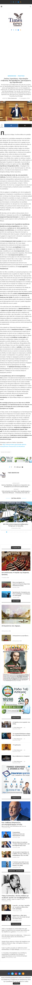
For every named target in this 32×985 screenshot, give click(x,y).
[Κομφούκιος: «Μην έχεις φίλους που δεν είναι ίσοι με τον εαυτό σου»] (6, 917)
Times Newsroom (12, 98)
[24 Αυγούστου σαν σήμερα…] (16, 614)
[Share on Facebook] (14, 467)
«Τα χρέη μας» (17, 745)
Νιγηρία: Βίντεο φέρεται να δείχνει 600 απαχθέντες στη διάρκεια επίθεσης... (16, 525)
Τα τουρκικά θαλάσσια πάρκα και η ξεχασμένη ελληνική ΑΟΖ (21, 734)
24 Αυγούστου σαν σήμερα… (11, 626)
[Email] (18, 2)
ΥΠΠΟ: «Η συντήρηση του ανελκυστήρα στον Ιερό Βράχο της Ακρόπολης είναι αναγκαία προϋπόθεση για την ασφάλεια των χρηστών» (15, 930)
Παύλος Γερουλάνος (5, 452)
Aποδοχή (16, 983)
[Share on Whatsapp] (20, 467)
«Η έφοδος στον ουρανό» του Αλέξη (21, 723)
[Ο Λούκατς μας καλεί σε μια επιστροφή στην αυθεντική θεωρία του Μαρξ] (6, 864)
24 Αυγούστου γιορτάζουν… (21, 635)
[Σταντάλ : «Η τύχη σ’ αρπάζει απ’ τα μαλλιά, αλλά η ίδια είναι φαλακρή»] (6, 908)
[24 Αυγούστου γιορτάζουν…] (6, 638)
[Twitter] (13, 2)
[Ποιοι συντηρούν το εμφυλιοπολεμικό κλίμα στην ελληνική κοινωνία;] (6, 584)
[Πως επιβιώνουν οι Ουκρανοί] (6, 758)
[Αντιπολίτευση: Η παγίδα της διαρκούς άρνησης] (16, 561)
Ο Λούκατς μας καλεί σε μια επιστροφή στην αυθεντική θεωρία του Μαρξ (21, 863)
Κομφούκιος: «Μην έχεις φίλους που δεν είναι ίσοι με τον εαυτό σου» (21, 916)
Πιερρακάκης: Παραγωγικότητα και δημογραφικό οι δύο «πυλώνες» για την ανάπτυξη (21, 834)
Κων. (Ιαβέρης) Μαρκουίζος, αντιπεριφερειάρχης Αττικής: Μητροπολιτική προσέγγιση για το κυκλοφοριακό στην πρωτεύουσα (14, 825)
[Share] (11, 125)
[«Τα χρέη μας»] (6, 747)
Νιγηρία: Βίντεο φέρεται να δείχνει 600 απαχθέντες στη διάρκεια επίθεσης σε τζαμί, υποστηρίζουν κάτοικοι (16, 942)
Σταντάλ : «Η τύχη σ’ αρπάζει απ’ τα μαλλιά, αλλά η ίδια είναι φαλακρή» (21, 907)
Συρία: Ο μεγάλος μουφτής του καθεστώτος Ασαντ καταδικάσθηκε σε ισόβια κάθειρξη (14, 948)
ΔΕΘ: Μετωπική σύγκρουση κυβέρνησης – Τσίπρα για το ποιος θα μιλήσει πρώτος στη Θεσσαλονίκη (16, 935)
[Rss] (20, 2)
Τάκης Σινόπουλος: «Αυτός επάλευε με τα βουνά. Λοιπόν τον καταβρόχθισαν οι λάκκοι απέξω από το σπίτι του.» (16, 897)
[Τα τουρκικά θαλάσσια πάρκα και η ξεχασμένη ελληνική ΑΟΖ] (6, 736)
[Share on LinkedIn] (19, 467)
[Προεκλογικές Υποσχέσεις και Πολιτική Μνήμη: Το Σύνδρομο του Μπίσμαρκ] (6, 594)
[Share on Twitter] (16, 467)
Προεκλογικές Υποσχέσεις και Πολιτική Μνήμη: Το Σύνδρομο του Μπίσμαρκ (21, 593)
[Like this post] (12, 467)
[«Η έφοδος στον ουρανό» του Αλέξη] (6, 724)
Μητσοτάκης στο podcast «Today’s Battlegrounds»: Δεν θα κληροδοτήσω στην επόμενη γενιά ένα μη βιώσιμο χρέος (21, 845)
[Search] (30, 6)
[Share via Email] (22, 467)
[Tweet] (25, 125)
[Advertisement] (16, 54)
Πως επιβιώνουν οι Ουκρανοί (21, 756)
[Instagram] (15, 2)
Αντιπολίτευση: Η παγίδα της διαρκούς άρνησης (15, 573)
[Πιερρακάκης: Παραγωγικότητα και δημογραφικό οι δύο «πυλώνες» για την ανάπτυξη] (6, 834)
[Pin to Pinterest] (17, 467)
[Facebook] (11, 2)
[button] (1, 517)
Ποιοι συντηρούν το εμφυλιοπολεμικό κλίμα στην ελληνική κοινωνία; (21, 583)
